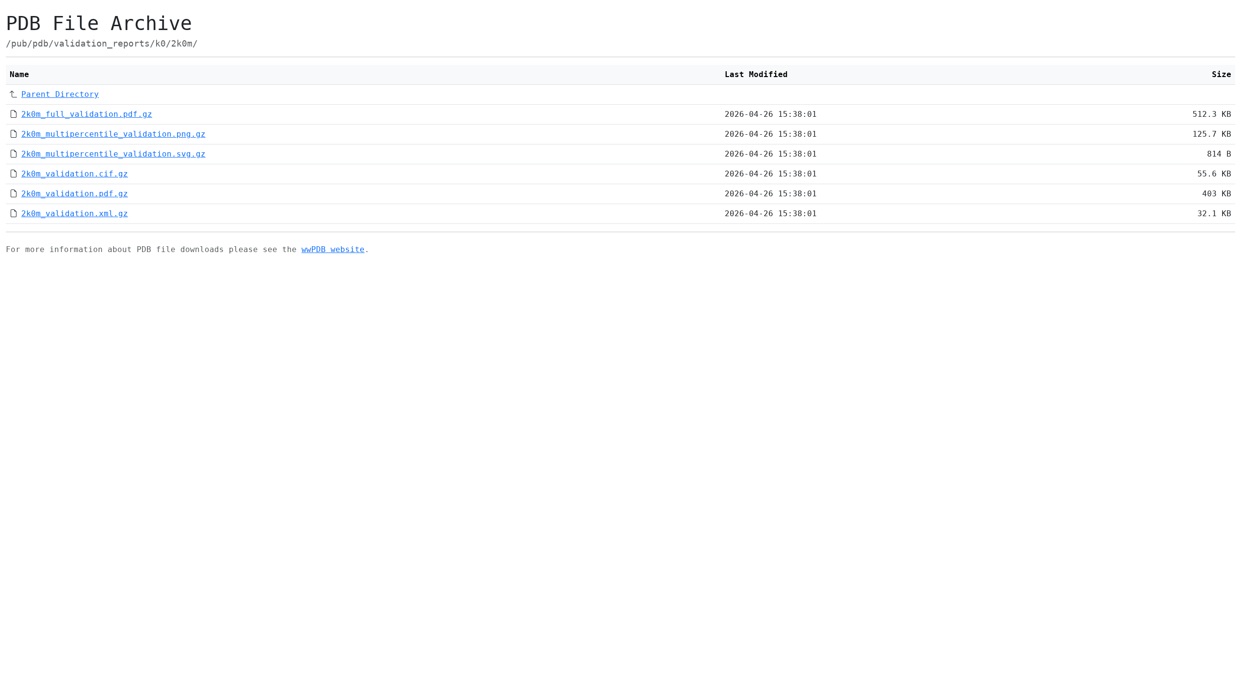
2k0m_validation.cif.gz (74, 173)
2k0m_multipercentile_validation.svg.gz (113, 154)
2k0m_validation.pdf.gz (74, 193)
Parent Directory (60, 94)
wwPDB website (333, 249)
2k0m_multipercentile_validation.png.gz (113, 134)
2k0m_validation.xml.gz (74, 213)
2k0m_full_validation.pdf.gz (86, 114)
